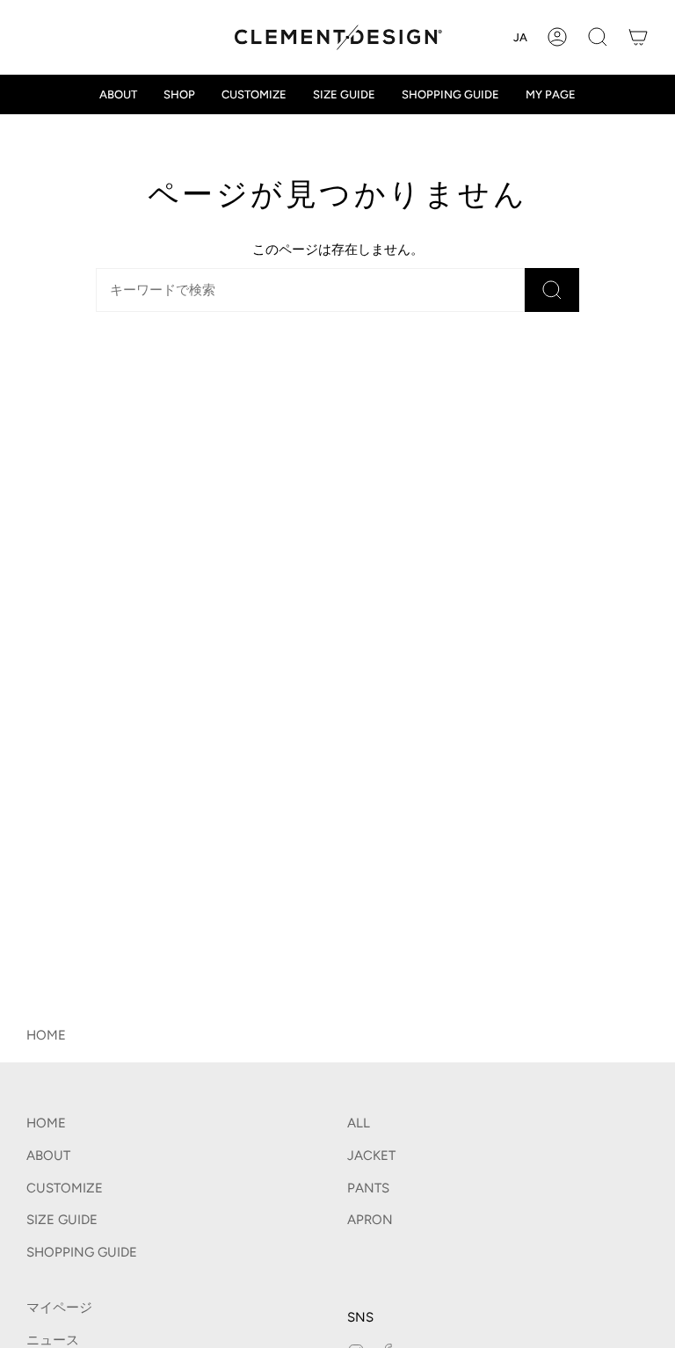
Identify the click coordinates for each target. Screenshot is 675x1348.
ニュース (52, 1340)
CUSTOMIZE (64, 1188)
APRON (370, 1220)
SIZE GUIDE (62, 1220)
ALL (358, 1123)
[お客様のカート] (638, 37)
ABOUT (48, 1155)
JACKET (371, 1155)
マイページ (59, 1307)
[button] (597, 37)
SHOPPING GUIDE (81, 1252)
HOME (46, 1035)
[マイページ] (557, 37)
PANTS (368, 1188)
